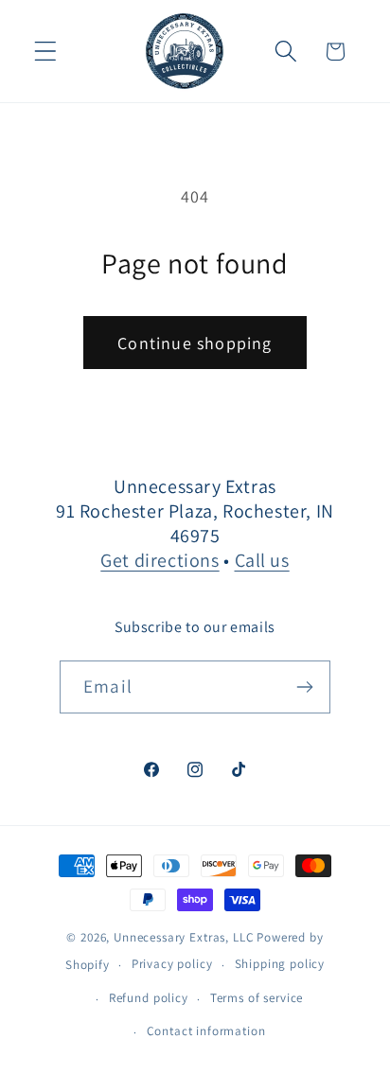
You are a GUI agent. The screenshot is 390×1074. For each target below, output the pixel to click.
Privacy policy (172, 964)
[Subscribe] (304, 686)
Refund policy (148, 998)
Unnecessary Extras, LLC (184, 937)
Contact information (206, 1031)
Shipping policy (280, 964)
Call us (262, 560)
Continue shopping (194, 343)
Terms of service (256, 998)
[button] (46, 51)
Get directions (159, 560)
